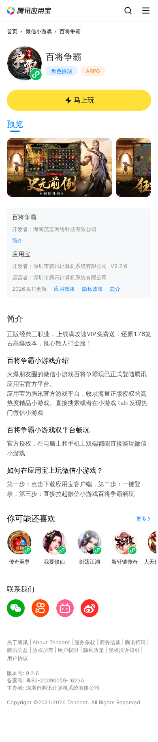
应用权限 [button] (64, 288)
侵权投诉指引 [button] (124, 650)
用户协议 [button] (17, 658)
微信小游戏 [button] (39, 31)
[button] (29, 10)
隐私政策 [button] (92, 288)
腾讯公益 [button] (17, 650)
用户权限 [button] (68, 650)
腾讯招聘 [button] (135, 642)
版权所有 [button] (42, 650)
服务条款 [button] (84, 642)
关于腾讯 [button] (17, 642)
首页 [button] (12, 31)
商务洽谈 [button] (110, 642)
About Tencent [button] (51, 642)
